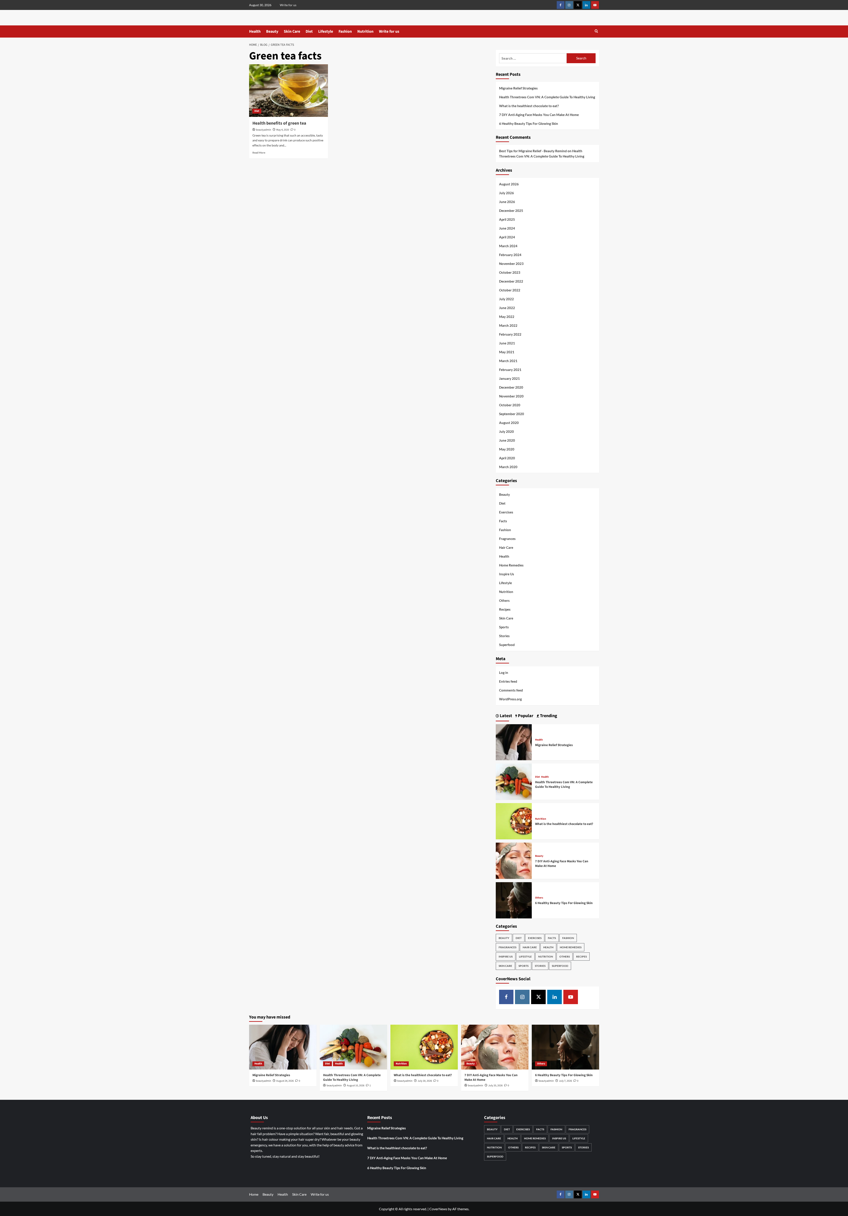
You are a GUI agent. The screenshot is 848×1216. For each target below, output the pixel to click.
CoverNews (438, 1209)
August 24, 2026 (285, 1081)
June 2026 (507, 202)
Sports (504, 627)
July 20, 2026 (495, 1085)
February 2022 (510, 334)
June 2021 (507, 343)
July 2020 (506, 431)
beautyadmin (263, 130)
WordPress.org (510, 699)
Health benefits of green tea (279, 123)
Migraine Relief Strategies (518, 88)
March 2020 (508, 467)
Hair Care (506, 547)
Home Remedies (511, 565)
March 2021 (508, 361)
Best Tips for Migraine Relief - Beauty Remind (533, 151)
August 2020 (509, 423)
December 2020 (511, 387)
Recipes (505, 609)
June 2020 (507, 440)
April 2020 (507, 458)
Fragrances (507, 539)
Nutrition (365, 31)
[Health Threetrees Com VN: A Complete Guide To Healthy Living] (514, 781)
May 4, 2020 (282, 130)
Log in (503, 672)
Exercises (506, 512)
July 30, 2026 (425, 1081)
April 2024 (507, 237)
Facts (503, 521)
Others (504, 600)
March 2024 (508, 246)
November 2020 (511, 396)
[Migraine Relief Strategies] (514, 742)
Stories (504, 636)
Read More (258, 152)
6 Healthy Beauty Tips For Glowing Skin (529, 123)
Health (255, 31)
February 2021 (510, 370)
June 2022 (507, 308)
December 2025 (511, 211)
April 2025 (507, 219)
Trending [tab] (548, 716)
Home (253, 1194)
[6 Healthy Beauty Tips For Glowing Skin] (514, 900)
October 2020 (509, 405)
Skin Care (292, 31)
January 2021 (509, 378)
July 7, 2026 (565, 1081)
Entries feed (508, 681)
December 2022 (511, 281)
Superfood (507, 645)
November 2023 (511, 264)
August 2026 (509, 184)
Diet (309, 31)
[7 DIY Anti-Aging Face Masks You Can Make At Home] (514, 860)
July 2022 (506, 299)
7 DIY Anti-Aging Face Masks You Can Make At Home (539, 115)
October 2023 (509, 272)
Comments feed (511, 690)
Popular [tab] (525, 716)
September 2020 (511, 414)
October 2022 (509, 290)
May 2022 (506, 317)
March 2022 (508, 325)
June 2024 (507, 228)
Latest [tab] (505, 716)
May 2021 (506, 352)
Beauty (272, 31)
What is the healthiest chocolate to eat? (529, 106)
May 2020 (506, 449)
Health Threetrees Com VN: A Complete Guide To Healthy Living (547, 97)
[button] (596, 31)
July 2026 (506, 193)
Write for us (288, 5)
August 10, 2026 (355, 1085)
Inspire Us (506, 574)
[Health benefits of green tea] (288, 90)
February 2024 (510, 255)
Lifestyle (325, 31)
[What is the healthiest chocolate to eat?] (514, 821)
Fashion (345, 31)
